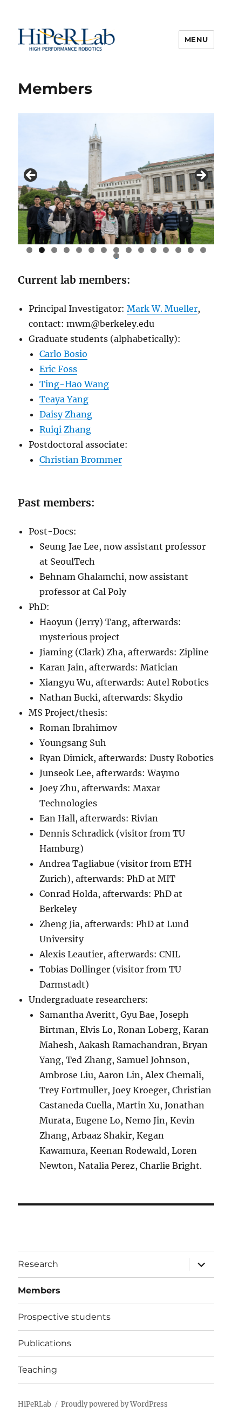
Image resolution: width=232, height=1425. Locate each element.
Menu (196, 39)
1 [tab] (29, 250)
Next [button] (201, 176)
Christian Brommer (80, 459)
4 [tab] (67, 250)
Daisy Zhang (65, 414)
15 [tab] (203, 250)
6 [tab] (91, 250)
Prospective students (64, 1317)
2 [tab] (42, 250)
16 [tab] (116, 256)
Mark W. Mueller (162, 308)
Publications (44, 1343)
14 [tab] (191, 250)
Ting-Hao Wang (74, 384)
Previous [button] (31, 176)
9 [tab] (129, 250)
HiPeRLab (34, 1404)
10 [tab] (141, 250)
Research (38, 1264)
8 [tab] (116, 250)
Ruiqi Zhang (65, 429)
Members (39, 1290)
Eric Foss (58, 369)
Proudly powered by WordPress (114, 1404)
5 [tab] (79, 250)
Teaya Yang (63, 399)
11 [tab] (154, 250)
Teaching (37, 1370)
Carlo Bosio (63, 353)
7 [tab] (104, 250)
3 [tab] (54, 250)
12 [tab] (166, 250)
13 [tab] (178, 250)
